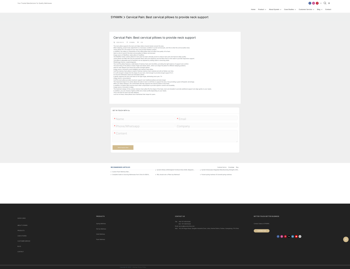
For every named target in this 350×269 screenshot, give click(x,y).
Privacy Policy (142, 267)
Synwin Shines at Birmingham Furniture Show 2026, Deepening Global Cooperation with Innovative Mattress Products (176, 170)
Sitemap (134, 267)
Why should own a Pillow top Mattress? (168, 174)
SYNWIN (116, 17)
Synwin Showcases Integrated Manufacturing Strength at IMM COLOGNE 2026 (220, 170)
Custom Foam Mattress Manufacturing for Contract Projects (121, 171)
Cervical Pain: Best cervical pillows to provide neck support (167, 17)
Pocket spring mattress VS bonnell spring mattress (217, 174)
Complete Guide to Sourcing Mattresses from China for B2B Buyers (131, 174)
